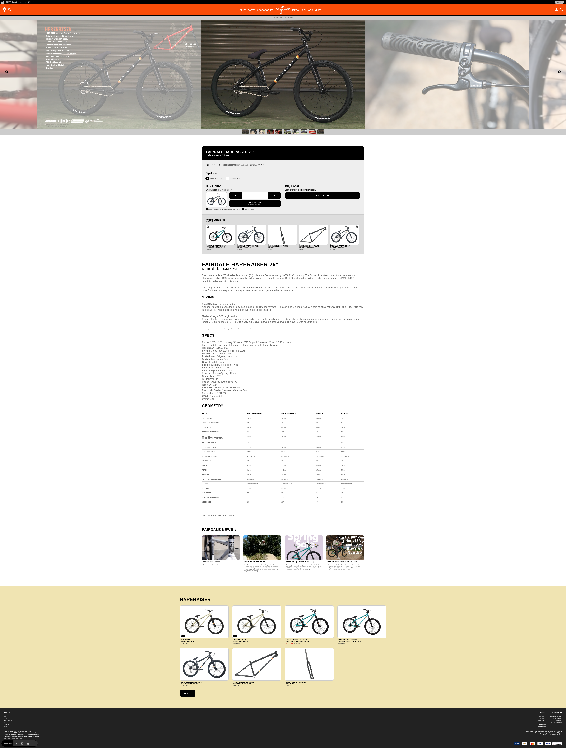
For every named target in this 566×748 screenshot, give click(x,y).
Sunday (544, 733)
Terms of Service (556, 722)
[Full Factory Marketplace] (3, 2)
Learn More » (253, 165)
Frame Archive (541, 726)
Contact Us (542, 716)
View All (188, 693)
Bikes (243, 10)
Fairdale (276, 17)
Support (559, 2)
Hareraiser (195, 599)
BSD (560, 734)
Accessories (265, 10)
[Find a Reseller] (4, 9)
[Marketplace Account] (556, 9)
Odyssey (538, 733)
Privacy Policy (557, 720)
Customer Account (556, 716)
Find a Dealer (322, 195)
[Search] (10, 9)
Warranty (543, 718)
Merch (296, 10)
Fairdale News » (219, 530)
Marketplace (557, 713)
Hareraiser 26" (288, 17)
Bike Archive (542, 724)
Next (357, 227)
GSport (559, 733)
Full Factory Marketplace (534, 731)
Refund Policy (557, 718)
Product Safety (541, 720)
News (318, 10)
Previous (208, 227)
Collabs (307, 10)
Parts (251, 10)
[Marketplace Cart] (562, 9)
